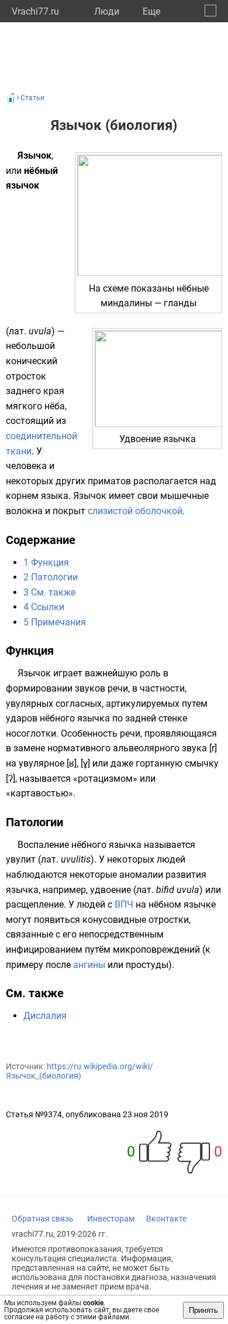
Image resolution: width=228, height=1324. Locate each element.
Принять (203, 1310)
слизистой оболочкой (135, 510)
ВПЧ (124, 904)
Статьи (32, 98)
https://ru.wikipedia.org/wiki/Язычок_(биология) (79, 1071)
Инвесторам (110, 1218)
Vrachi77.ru (35, 11)
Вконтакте (166, 1218)
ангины (89, 964)
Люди (106, 11)
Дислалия (45, 1015)
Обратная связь (43, 1218)
